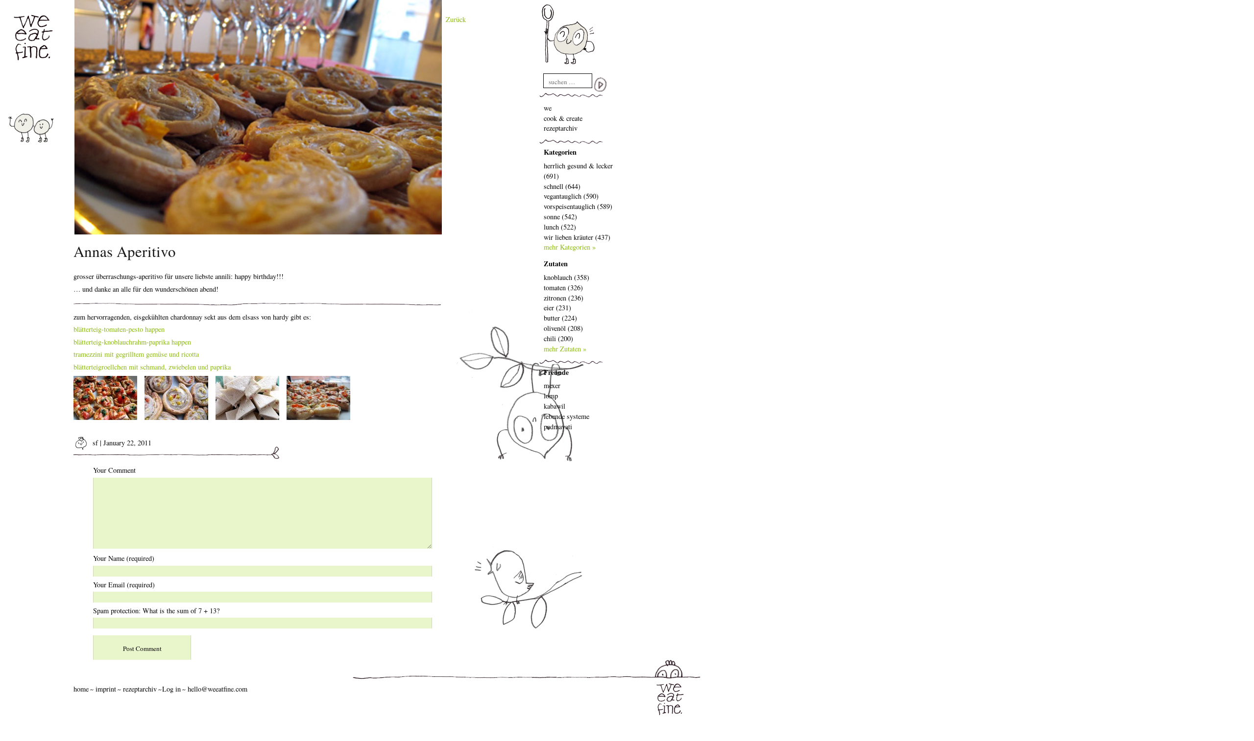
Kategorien (560, 152)
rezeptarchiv (561, 128)
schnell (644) (562, 186)
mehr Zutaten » (565, 348)
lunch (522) (560, 227)
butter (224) (560, 318)
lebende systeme (566, 416)
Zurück (456, 19)
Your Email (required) (124, 584)
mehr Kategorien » (570, 247)
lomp (551, 395)
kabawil (554, 406)
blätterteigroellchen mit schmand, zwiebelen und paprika (152, 366)
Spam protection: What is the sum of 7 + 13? (156, 610)
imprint (106, 689)
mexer (552, 385)
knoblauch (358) (566, 277)
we (548, 108)
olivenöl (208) (563, 328)
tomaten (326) (563, 287)
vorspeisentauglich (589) (578, 206)
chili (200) (558, 338)
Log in (171, 689)
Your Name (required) (123, 558)
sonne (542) (560, 216)
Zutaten (556, 263)
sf (94, 442)
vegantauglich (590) (571, 196)
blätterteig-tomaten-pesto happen (119, 329)
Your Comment (114, 470)
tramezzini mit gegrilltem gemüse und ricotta (136, 354)
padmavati (558, 426)
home (81, 689)
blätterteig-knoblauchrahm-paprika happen (132, 342)
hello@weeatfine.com (217, 689)
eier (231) (557, 307)
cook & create (563, 118)
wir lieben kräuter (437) (577, 237)
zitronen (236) (563, 297)
